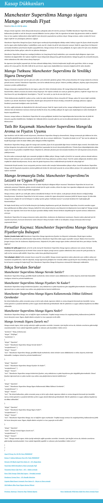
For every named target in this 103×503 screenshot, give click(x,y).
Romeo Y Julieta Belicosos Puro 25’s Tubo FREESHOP (21, 458)
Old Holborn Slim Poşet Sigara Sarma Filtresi (19, 485)
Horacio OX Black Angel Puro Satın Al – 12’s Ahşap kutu (22, 462)
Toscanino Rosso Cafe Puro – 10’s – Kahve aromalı (20, 470)
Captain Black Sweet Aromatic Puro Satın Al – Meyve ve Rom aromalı (27, 481)
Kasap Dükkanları (24, 3)
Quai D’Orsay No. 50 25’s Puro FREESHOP (18, 454)
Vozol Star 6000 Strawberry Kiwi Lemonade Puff (20, 466)
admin (25, 26)
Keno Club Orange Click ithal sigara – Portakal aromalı (22, 473)
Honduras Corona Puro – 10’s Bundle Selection (19, 477)
